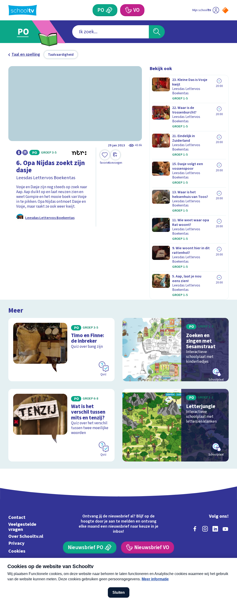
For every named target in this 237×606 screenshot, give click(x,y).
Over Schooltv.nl (25, 536)
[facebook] (195, 529)
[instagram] (205, 529)
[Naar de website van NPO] (225, 10)
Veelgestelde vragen (22, 527)
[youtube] (225, 529)
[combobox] (110, 31)
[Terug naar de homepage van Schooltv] (22, 10)
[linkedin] (215, 529)
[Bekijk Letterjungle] (175, 425)
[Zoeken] (157, 31)
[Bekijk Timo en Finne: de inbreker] (61, 349)
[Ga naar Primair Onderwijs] (30, 31)
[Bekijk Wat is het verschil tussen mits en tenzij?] (61, 425)
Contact (16, 517)
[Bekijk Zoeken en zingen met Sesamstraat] (175, 349)
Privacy (16, 543)
